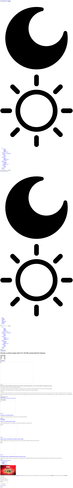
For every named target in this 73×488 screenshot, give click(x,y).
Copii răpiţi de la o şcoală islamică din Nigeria (6, 415)
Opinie (4, 419)
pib (7, 396)
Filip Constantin (2, 360)
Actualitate (1, 419)
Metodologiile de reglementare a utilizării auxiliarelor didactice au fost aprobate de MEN (13, 456)
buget (3, 396)
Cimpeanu (5, 396)
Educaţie (1, 413)
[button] (13, 398)
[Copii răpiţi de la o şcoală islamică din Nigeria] (8, 412)
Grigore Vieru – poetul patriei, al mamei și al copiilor (7, 421)
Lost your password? (3, 485)
